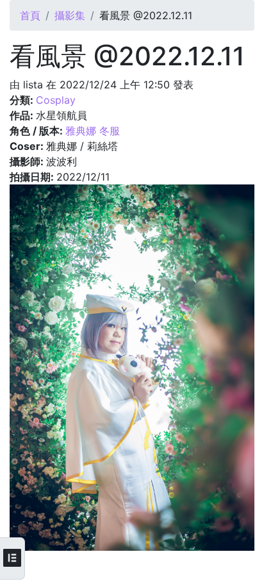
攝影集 (69, 15)
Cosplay (56, 100)
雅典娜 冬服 (92, 130)
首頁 (30, 15)
